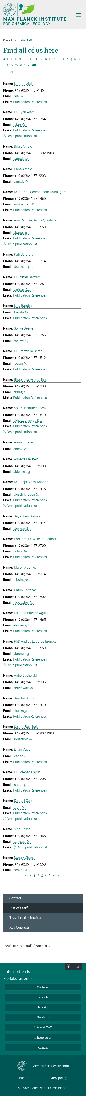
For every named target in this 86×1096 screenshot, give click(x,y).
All (34, 65)
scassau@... (22, 842)
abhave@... (21, 449)
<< (26, 876)
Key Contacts (19, 927)
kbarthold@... (23, 267)
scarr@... (19, 808)
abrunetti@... (22, 654)
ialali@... (19, 96)
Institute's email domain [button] (25, 946)
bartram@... (22, 290)
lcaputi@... (21, 785)
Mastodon (43, 987)
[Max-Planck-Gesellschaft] (24, 1066)
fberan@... (20, 363)
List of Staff (18, 908)
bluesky (43, 1007)
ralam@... (20, 125)
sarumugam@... (25, 204)
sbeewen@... (22, 341)
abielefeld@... (23, 472)
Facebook (43, 1017)
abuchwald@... (24, 688)
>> (57, 876)
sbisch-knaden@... (26, 494)
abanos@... (21, 233)
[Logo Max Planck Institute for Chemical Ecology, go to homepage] (35, 14)
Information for (18, 971)
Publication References (30, 102)
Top (77, 967)
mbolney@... (22, 580)
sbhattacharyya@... (27, 421)
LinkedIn (43, 997)
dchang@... (21, 870)
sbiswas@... (22, 529)
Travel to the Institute (26, 918)
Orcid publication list (22, 136)
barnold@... (21, 159)
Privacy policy (57, 1078)
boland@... (21, 551)
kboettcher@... (23, 603)
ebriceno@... (22, 625)
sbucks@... (21, 711)
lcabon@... (21, 756)
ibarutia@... (21, 312)
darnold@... (21, 181)
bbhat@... (20, 392)
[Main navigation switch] (78, 15)
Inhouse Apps (43, 1037)
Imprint (24, 1078)
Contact (15, 898)
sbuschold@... (23, 739)
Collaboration (16, 978)
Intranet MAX (43, 1027)
